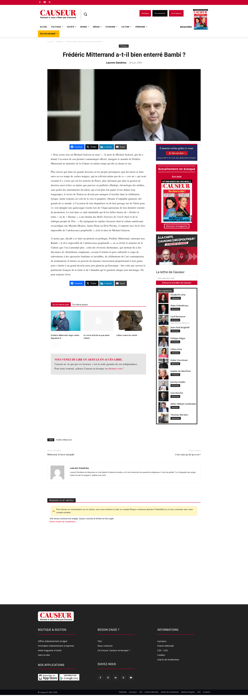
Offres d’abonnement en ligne (52, 641)
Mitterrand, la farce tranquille (60, 454)
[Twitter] (50, 2)
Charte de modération (168, 659)
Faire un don (44, 654)
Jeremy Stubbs (177, 382)
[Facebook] (40, 2)
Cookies (161, 654)
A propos (161, 641)
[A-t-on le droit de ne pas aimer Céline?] (98, 320)
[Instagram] (108, 677)
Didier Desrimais (179, 360)
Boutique (56, 1)
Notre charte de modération (63, 521)
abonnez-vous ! (116, 368)
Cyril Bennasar (177, 316)
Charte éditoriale (165, 645)
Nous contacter (105, 645)
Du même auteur (80, 304)
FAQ (100, 641)
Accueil (50, 41)
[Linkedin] (115, 677)
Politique (59, 41)
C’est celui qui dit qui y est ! (188, 454)
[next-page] (57, 345)
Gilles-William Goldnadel (183, 403)
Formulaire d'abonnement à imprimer (56, 645)
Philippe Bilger (177, 338)
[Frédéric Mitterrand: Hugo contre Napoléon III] (66, 320)
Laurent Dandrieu (116, 62)
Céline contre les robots (126, 335)
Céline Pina (176, 349)
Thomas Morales (179, 414)
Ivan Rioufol (176, 393)
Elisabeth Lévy (177, 294)
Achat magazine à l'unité (49, 650)
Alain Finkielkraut (179, 305)
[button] (85, 14)
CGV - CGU (162, 650)
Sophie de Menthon (180, 371)
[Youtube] (131, 677)
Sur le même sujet (61, 304)
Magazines (186, 26)
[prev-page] (52, 345)
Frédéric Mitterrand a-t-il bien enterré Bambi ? (124, 54)
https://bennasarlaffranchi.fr (180, 323)
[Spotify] (45, 2)
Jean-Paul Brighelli (179, 327)
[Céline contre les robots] (131, 320)
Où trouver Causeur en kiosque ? (114, 650)
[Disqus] (124, 562)
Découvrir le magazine (176, 226)
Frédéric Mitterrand (64, 440)
